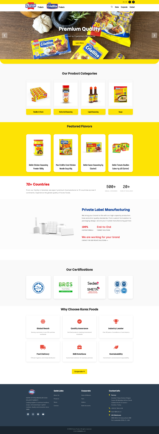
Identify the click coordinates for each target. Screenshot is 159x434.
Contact (132, 7)
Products (56, 399)
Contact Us (79, 43)
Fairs (82, 399)
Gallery (83, 402)
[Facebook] (38, 414)
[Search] (112, 7)
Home (117, 7)
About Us (56, 395)
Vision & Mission (86, 395)
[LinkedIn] (28, 414)
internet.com (79, 431)
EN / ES (125, 2)
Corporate (124, 7)
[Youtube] (43, 414)
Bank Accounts (86, 405)
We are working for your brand (101, 237)
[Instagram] (33, 414)
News (55, 402)
